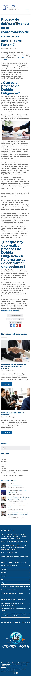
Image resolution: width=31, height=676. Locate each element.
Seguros (3, 461)
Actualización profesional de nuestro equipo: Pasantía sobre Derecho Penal (18, 505)
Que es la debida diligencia (15, 319)
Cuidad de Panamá (10, 671)
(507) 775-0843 (22, 542)
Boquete (18, 669)
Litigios (3, 468)
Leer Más (7, 384)
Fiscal (3, 466)
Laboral (3, 464)
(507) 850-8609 (12, 553)
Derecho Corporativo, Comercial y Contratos (14, 470)
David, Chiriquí (12, 669)
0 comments (19, 487)
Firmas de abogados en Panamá (12, 414)
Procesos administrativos (9, 473)
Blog (15, 48)
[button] (15, 639)
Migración (4, 459)
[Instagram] (16, 673)
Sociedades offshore (15, 322)
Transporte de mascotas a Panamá (12, 475)
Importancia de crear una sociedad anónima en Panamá (13, 367)
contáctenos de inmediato (10, 310)
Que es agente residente (15, 315)
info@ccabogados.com (21, 556)
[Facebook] (14, 673)
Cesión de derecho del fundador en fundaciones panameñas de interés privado (18, 514)
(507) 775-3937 (11, 542)
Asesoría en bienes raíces (9, 457)
